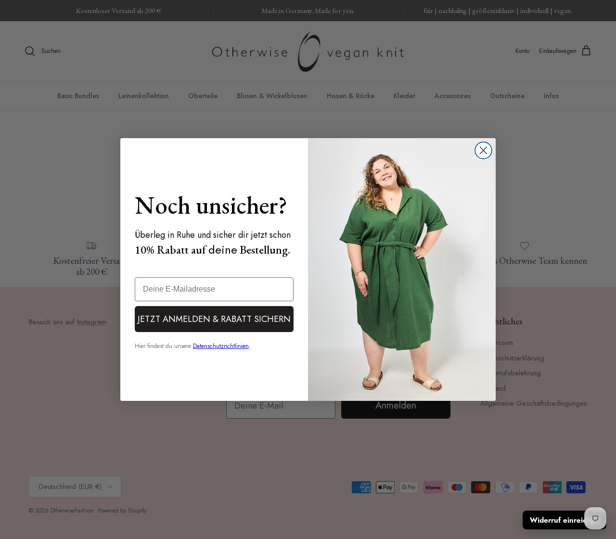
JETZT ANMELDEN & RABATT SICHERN (214, 319)
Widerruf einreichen (564, 520)
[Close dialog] (483, 150)
